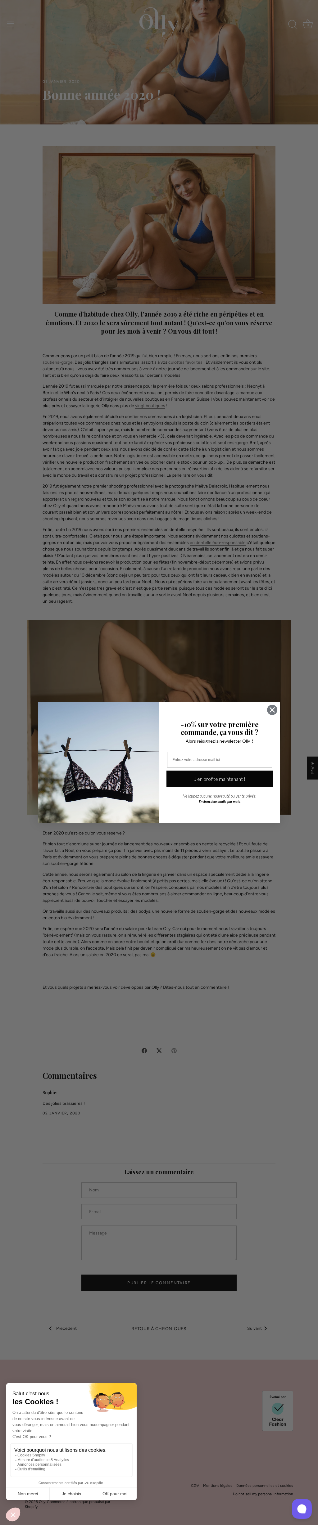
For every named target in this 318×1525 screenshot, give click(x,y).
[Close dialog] (272, 709)
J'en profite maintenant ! (219, 779)
